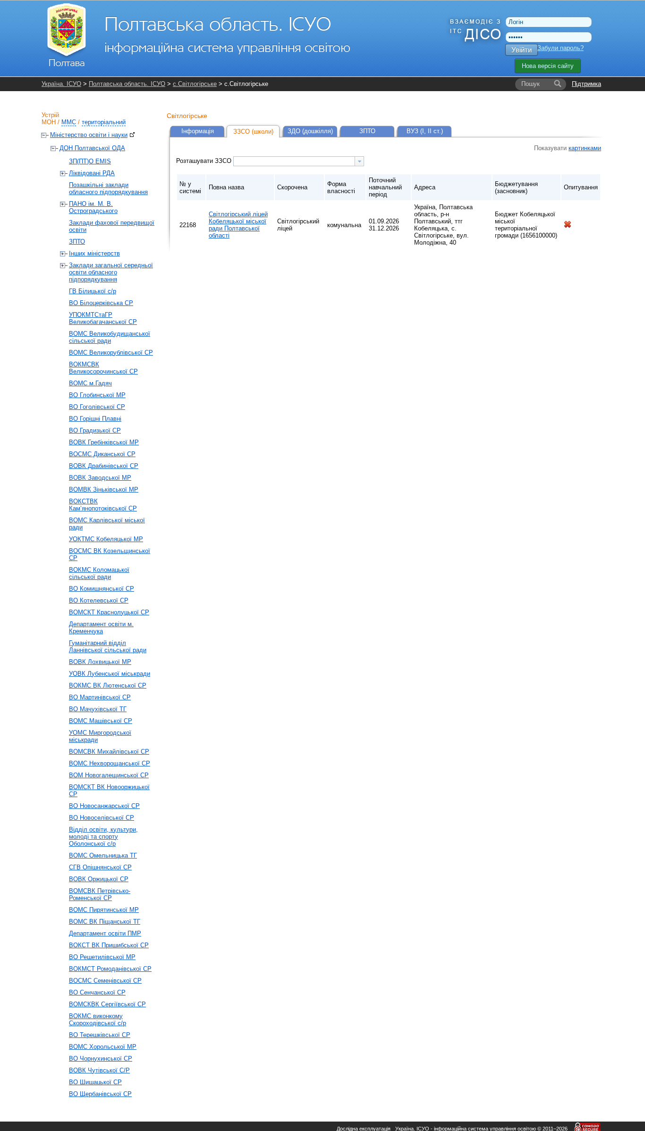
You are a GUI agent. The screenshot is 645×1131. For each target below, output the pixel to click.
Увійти (521, 50)
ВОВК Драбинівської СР (103, 465)
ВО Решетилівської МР (102, 957)
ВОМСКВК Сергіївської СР (107, 1004)
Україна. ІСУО (61, 83)
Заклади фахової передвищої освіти (111, 226)
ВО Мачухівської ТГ (98, 709)
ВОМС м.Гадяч (90, 383)
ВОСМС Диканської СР (102, 454)
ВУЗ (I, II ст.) (425, 131)
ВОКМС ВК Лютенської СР (107, 685)
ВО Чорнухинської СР (100, 1058)
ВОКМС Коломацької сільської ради (99, 573)
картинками (585, 148)
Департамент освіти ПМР (105, 933)
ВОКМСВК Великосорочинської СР (103, 368)
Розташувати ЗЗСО (204, 160)
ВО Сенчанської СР (97, 992)
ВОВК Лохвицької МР (100, 661)
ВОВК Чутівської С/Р (99, 1070)
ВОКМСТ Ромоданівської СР (110, 968)
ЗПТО (77, 241)
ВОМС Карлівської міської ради (107, 524)
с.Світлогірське (195, 83)
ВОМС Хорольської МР (102, 1046)
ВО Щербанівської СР (100, 1093)
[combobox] (298, 161)
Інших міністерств (94, 253)
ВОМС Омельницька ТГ (103, 855)
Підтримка (586, 83)
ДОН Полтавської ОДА (92, 148)
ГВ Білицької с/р (92, 291)
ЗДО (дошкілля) (310, 131)
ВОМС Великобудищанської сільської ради (109, 337)
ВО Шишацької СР (95, 1082)
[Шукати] (557, 84)
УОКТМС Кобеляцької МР (106, 539)
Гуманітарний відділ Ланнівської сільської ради (107, 646)
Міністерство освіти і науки (88, 134)
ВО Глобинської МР (97, 395)
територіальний (104, 122)
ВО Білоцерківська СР (101, 302)
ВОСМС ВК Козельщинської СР (109, 554)
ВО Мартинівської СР (100, 697)
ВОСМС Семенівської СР (105, 980)
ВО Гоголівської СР (97, 406)
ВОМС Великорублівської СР (111, 352)
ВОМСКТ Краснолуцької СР (109, 612)
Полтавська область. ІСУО (127, 83)
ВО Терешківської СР (99, 1034)
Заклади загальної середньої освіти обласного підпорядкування (111, 272)
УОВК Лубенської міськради (109, 673)
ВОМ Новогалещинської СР (109, 775)
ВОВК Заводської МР (100, 477)
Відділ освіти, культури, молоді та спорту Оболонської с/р (103, 836)
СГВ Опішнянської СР (100, 867)
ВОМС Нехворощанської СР (109, 763)
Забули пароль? (560, 47)
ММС (68, 122)
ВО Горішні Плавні (95, 418)
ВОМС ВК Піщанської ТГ (104, 921)
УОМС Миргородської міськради (100, 736)
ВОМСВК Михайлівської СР (109, 751)
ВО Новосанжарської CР (104, 805)
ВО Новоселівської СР (101, 817)
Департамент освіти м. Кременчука (101, 628)
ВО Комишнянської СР (101, 588)
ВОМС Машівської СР (100, 720)
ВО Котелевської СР (98, 600)
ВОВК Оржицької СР (98, 879)
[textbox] (294, 161)
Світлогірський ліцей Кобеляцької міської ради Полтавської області (238, 225)
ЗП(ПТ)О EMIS (90, 161)
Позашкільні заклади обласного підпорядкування (108, 188)
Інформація (197, 131)
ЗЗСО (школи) (253, 131)
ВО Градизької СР (95, 430)
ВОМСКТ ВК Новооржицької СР (109, 790)
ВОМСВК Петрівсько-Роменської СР (99, 894)
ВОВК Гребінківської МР (104, 442)
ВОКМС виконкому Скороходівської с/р (97, 1019)
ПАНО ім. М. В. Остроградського (93, 207)
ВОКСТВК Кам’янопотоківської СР (103, 505)
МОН (49, 122)
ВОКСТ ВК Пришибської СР (109, 945)
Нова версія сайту (548, 65)
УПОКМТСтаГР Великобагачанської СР (103, 318)
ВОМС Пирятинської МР (104, 909)
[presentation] (359, 161)
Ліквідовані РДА (92, 173)
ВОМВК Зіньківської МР (103, 489)
